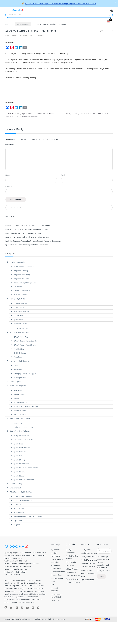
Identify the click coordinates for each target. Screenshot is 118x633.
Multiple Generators (21, 436)
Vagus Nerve (18, 520)
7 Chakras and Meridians (22, 496)
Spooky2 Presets (19, 410)
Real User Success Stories (23, 427)
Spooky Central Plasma (22, 448)
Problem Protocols (20, 402)
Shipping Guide (56, 575)
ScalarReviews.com (88, 567)
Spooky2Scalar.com (88, 563)
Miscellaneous (18, 357)
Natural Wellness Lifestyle (19, 332)
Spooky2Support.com (89, 553)
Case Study (17, 423)
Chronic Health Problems (22, 500)
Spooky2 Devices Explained (20, 431)
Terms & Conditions (73, 576)
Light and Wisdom (87, 580)
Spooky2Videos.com (88, 556)
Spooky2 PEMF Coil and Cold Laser (26, 468)
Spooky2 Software (20, 323)
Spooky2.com (85, 550)
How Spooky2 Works (17, 299)
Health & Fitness (19, 353)
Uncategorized (15, 488)
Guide (15, 366)
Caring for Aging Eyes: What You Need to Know (23, 233)
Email (63, 175)
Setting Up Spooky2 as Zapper (24, 374)
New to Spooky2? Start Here (20, 361)
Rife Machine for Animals (23, 440)
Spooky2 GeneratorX (21, 464)
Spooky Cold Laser (20, 452)
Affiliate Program (72, 569)
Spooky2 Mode (18, 319)
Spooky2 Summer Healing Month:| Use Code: (60, 3)
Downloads (70, 565)
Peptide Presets (19, 394)
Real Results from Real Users (21, 418)
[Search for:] (59, 207)
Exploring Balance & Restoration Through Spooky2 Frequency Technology (33, 241)
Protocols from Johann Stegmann (25, 406)
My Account (55, 550)
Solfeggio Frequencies (21, 291)
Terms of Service (72, 579)
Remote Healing (19, 315)
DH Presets (17, 390)
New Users (17, 370)
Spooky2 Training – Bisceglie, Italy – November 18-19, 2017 (89, 113)
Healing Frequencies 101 (19, 262)
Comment (9, 144)
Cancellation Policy (73, 582)
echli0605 (40, 36)
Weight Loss (17, 524)
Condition (17, 504)
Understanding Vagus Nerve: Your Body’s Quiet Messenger (27, 225)
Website (8, 187)
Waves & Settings (23, 328)
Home (7, 24)
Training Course (19, 378)
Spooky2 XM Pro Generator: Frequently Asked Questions (26, 245)
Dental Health (18, 508)
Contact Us (55, 600)
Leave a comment (107, 31)
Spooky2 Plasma (19, 472)
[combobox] (56, 15)
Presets (16, 398)
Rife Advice (17, 287)
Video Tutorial (71, 562)
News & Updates (23, 24)
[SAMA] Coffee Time (20, 337)
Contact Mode (18, 307)
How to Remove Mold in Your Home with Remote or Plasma (27, 229)
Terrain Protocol (19, 414)
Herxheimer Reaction (21, 311)
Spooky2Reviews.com (89, 560)
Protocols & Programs (18, 386)
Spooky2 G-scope (19, 460)
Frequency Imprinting (21, 275)
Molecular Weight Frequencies (25, 283)
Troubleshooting (16, 484)
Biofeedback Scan (20, 303)
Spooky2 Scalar (19, 476)
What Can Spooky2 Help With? (21, 492)
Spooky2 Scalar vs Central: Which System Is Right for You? (27, 237)
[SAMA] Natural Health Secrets (25, 341)
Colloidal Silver (19, 349)
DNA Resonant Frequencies (23, 267)
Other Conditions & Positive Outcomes (27, 516)
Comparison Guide (58, 572)
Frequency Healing (20, 271)
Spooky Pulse (18, 456)
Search (109, 15)
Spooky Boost (18, 444)
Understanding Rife (20, 295)
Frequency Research (21, 279)
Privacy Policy (71, 572)
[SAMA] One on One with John (24, 345)
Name (8, 175)
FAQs (52, 584)
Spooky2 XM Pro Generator (23, 480)
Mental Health (18, 512)
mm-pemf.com (86, 570)
